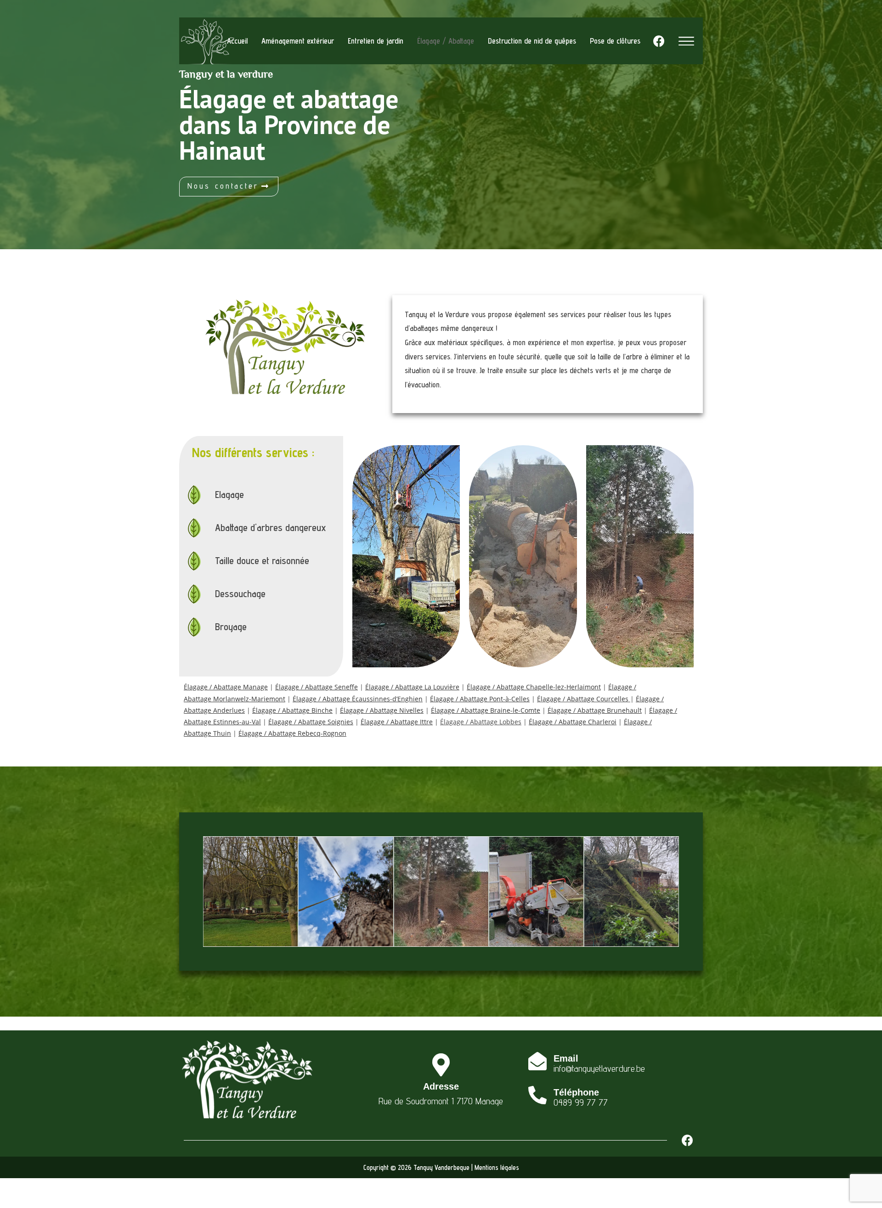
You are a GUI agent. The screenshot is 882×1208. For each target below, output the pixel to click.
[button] (228, 186)
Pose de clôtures (615, 40)
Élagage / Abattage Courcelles (582, 698)
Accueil (237, 40)
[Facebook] (658, 40)
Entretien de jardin (375, 40)
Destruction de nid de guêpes (532, 40)
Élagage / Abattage (445, 40)
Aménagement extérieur (297, 40)
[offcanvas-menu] (686, 41)
